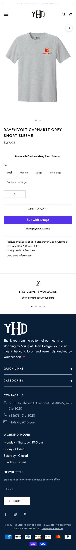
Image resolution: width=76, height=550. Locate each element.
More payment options (38, 228)
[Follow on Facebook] (5, 514)
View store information (19, 255)
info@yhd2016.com (47, 3)
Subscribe (16, 501)
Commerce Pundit (52, 528)
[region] (38, 290)
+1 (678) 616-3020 (21, 415)
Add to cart (38, 208)
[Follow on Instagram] (15, 514)
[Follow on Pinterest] (25, 514)
